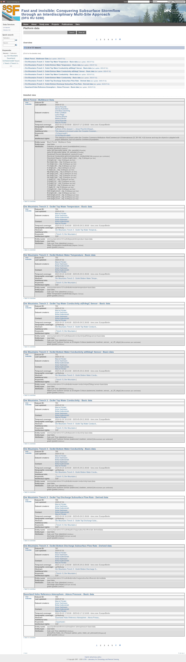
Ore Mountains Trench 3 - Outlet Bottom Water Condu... (76, 375)
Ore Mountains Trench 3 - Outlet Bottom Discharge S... (76, 569)
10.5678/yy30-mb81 (63, 135)
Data (78, 24)
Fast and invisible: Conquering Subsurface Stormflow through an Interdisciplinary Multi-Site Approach (70, 14)
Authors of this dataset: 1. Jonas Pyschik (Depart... (74, 129)
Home (25, 24)
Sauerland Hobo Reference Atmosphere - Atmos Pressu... (77, 617)
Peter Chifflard (60, 113)
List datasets (6, 27)
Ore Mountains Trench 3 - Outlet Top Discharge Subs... (76, 521)
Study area (44, 24)
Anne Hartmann (61, 215)
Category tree (6, 30)
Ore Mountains (70, 234)
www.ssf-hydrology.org (13, 1)
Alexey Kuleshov (61, 109)
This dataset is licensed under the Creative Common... (76, 131)
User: (126, 2)
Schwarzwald (61, 133)
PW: (151, 2)
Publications (67, 24)
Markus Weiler (60, 118)
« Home (25, 653)
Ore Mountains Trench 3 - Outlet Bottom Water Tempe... (76, 278)
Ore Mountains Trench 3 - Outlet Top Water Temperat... (76, 230)
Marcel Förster (60, 122)
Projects (55, 24)
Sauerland (60, 622)
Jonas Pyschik (60, 107)
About (34, 24)
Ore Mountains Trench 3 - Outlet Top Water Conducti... (76, 327)
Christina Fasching (62, 111)
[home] (11, 12)
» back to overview (29, 201)
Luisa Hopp (59, 115)
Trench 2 (8, 63)
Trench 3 (59, 234)
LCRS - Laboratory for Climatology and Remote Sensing (101, 659)
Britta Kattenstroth (62, 217)
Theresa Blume (61, 116)
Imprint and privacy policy (93, 657)
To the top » (181, 653)
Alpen (5, 56)
